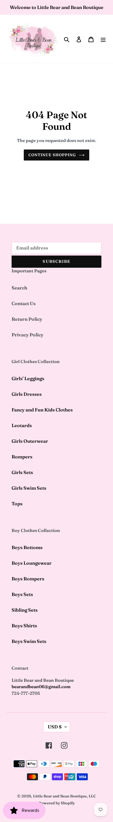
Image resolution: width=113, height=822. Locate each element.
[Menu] (103, 38)
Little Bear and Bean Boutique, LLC (64, 796)
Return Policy (27, 319)
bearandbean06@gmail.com (41, 686)
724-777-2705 (26, 693)
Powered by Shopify (57, 803)
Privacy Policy (27, 335)
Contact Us (24, 303)
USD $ (55, 727)
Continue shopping (52, 154)
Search (19, 288)
